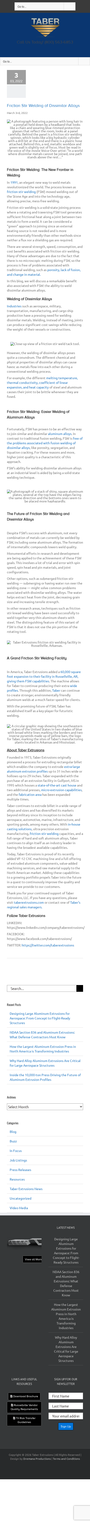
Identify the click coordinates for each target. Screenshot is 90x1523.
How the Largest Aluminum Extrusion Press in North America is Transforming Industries (66, 1316)
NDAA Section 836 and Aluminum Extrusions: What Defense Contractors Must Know (66, 1283)
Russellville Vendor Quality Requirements (24, 1407)
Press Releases (20, 1170)
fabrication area (30, 794)
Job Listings (18, 1160)
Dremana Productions (37, 1458)
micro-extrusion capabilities (61, 790)
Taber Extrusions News (26, 1189)
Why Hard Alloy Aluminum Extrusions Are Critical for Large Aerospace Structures (66, 1349)
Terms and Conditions (66, 1458)
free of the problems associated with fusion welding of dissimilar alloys (45, 443)
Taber (56, 690)
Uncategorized (20, 1198)
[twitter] (43, 48)
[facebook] (40, 48)
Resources (17, 1179)
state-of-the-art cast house (57, 785)
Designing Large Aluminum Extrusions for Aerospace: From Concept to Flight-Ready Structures (40, 1018)
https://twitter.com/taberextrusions (48, 945)
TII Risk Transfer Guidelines (25, 1420)
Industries (14, 306)
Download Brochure (25, 1396)
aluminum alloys (60, 433)
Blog (13, 1131)
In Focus (16, 1150)
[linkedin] (46, 48)
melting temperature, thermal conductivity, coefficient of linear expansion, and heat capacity (42, 382)
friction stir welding (21, 191)
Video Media (19, 1208)
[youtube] (49, 48)
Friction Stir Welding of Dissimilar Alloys (43, 105)
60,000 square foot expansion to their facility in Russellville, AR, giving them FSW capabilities (44, 676)
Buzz (13, 1141)
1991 (14, 182)
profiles (12, 690)
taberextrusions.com (29, 902)
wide (73, 686)
